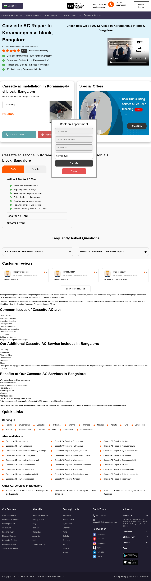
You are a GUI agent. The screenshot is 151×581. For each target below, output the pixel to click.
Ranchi (9, 425)
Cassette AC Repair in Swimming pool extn (121, 474)
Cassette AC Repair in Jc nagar (67, 479)
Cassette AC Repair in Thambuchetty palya (72, 474)
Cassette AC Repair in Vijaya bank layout (22, 460)
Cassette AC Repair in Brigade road (69, 441)
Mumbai (100, 425)
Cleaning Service (9, 515)
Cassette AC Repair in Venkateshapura (119, 446)
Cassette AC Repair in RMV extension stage (72, 455)
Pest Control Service (10, 520)
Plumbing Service (9, 544)
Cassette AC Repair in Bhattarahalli (69, 470)
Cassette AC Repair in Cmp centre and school (73, 465)
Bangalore (41, 425)
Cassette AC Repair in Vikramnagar (69, 460)
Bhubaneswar (24, 425)
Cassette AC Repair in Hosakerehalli (20, 465)
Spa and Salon (70, 15)
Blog (34, 524)
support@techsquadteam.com (99, 5)
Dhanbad (86, 425)
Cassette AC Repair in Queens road (20, 470)
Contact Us (36, 532)
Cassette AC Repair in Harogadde (117, 455)
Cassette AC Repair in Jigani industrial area (121, 451)
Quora (99, 548)
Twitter (100, 556)
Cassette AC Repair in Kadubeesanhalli (22, 474)
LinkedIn (100, 552)
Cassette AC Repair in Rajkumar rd (20, 479)
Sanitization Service (10, 548)
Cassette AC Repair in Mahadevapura (119, 470)
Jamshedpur (140, 425)
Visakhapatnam (86, 430)
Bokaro (9, 430)
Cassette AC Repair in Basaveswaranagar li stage (26, 451)
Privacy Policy (38, 520)
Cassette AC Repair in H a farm (116, 441)
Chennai (72, 425)
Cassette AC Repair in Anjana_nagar (20, 455)
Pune (126, 425)
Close (74, 171)
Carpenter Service (9, 540)
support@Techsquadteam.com (105, 522)
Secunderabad (25, 430)
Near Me (35, 528)
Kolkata (114, 425)
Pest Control (51, 15)
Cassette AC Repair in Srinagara (19, 446)
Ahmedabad (68, 430)
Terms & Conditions (40, 515)
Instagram (101, 543)
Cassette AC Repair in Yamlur (18, 441)
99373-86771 (101, 515)
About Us (36, 536)
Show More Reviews (75, 289)
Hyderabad (56, 425)
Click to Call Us (17, 134)
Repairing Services (92, 15)
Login (34, 540)
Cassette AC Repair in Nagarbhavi (117, 479)
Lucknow (41, 430)
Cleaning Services (10, 15)
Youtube (100, 539)
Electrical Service (9, 536)
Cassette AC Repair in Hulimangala (69, 446)
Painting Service (8, 524)
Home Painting (32, 15)
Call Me (74, 163)
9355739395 (121, 5)
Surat (54, 430)
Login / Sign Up (141, 5)
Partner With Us (38, 544)
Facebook (101, 534)
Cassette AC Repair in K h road (116, 465)
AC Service (6, 528)
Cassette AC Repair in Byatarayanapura (71, 451)
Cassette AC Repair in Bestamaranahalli (120, 460)
